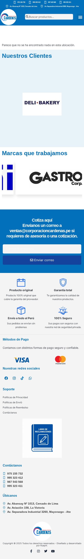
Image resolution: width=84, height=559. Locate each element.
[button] (80, 17)
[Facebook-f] (31, 551)
